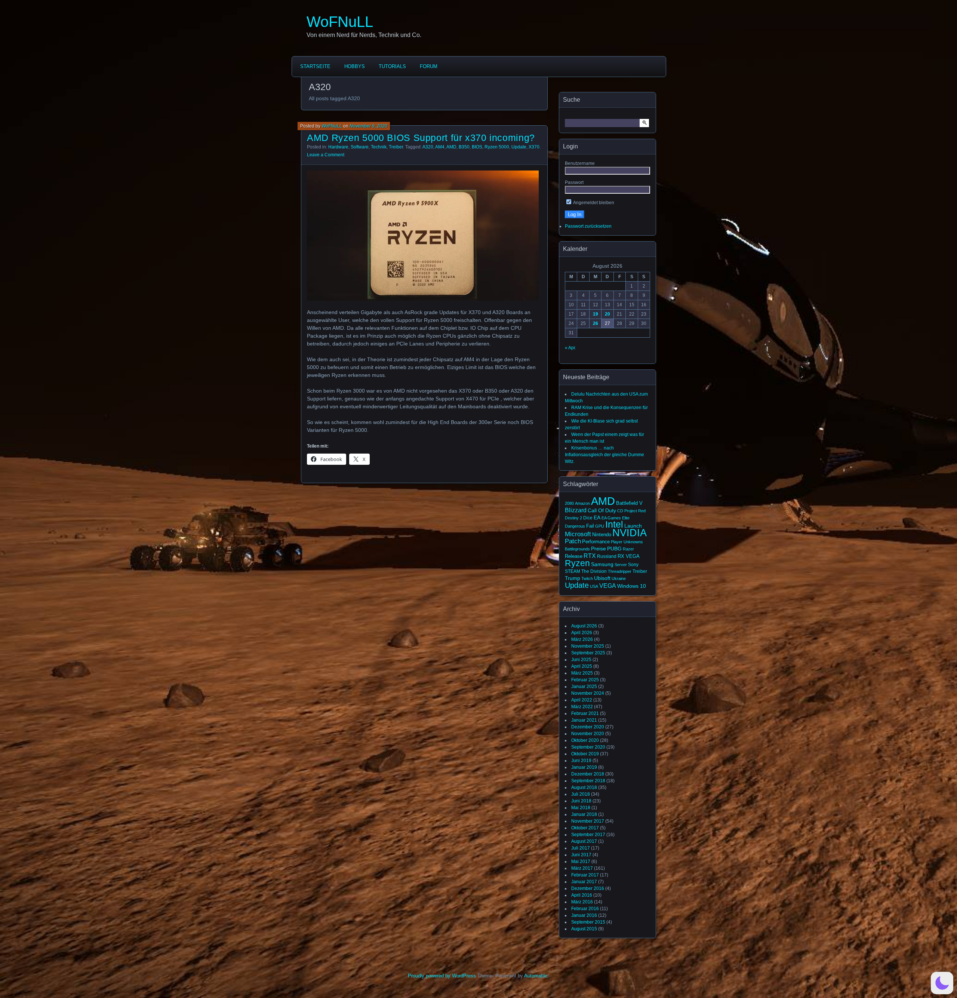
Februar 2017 (585, 875)
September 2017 (588, 834)
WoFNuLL (340, 21)
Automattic (536, 976)
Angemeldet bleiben (593, 202)
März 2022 (582, 706)
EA (597, 518)
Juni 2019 (581, 760)
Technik (379, 147)
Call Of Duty (602, 510)
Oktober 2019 (585, 753)
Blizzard (576, 510)
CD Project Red (631, 511)
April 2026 (581, 632)
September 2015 (588, 922)
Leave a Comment (325, 154)
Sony (633, 564)
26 (595, 323)
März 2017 (582, 868)
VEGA (607, 586)
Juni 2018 (581, 801)
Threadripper (619, 571)
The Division (594, 571)
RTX (590, 555)
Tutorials (392, 66)
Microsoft (578, 534)
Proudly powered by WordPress (442, 976)
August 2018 (584, 787)
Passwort (574, 182)
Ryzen (577, 563)
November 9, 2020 (368, 126)
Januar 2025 (584, 686)
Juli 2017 (580, 848)
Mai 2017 (580, 861)
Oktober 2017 (585, 827)
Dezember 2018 (587, 774)
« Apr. (570, 347)
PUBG (614, 549)
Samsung (602, 564)
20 (607, 314)
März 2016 (582, 902)
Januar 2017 (584, 881)
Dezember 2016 (587, 888)
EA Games (611, 518)
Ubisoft (602, 578)
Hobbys (354, 66)
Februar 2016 (585, 908)
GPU (599, 526)
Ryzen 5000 (496, 147)
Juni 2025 (581, 659)
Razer (628, 549)
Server (621, 564)
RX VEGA (629, 556)
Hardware (338, 147)
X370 (534, 147)
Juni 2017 (581, 854)
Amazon (582, 503)
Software (360, 147)
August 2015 (584, 928)
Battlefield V (629, 503)
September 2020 (588, 747)
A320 (427, 147)
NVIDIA (629, 532)
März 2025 (582, 673)
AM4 (439, 147)
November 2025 (587, 646)
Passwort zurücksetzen (588, 226)
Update (518, 147)
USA (594, 586)
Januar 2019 (584, 767)
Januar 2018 (584, 814)
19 (595, 314)
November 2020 (587, 733)
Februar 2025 (585, 679)
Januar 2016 (584, 915)
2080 (569, 503)
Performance (596, 541)
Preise (598, 549)
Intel (614, 524)
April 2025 (581, 666)
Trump (572, 578)
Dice (588, 518)
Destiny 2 (573, 518)
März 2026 (582, 639)
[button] (942, 983)
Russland (606, 556)
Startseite (315, 66)
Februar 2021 (585, 713)
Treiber (396, 147)
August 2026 (584, 626)
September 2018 (588, 780)
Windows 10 (631, 586)
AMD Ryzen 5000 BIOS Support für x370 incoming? (421, 137)
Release (573, 556)
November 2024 (587, 693)
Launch (633, 526)
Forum (428, 66)
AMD (451, 147)
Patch (573, 541)
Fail (590, 526)
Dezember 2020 (587, 727)
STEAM (572, 571)
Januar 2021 (584, 720)
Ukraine (619, 578)
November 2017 (587, 821)
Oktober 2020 (585, 740)
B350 (464, 147)
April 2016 (581, 895)
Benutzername (580, 163)
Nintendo (601, 534)
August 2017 (584, 841)
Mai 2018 (580, 807)
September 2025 (588, 652)
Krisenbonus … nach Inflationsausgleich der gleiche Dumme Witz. (604, 454)
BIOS (477, 147)
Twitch (587, 578)
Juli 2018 (580, 794)
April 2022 (581, 700)
